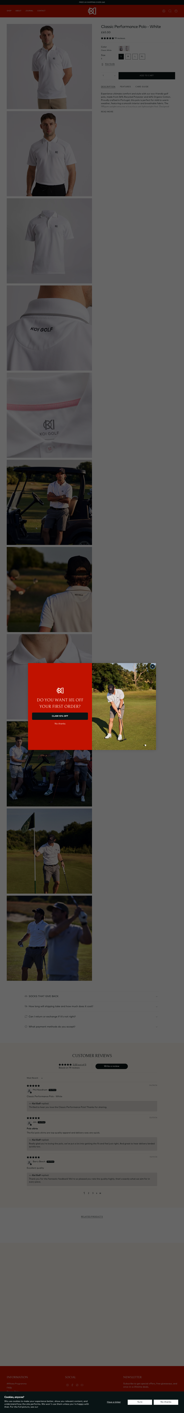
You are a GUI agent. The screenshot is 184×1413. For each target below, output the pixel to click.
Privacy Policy (46, 1407)
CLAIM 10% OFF (60, 716)
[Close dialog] (152, 666)
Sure (139, 1402)
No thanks (166, 1402)
